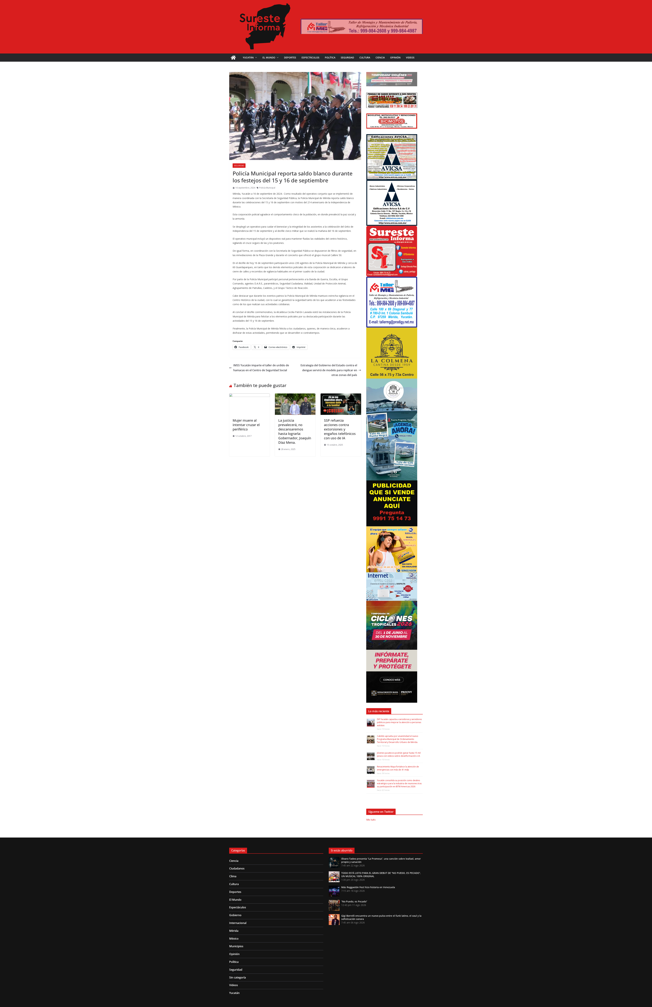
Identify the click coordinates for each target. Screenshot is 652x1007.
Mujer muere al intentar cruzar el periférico (246, 424)
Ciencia (380, 57)
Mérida (233, 931)
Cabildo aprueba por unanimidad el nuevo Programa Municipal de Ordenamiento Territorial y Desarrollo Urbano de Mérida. (397, 739)
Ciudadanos (236, 868)
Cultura (364, 57)
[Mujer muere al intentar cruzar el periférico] (249, 396)
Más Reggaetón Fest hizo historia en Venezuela (368, 887)
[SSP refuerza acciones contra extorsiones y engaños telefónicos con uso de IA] (341, 396)
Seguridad (347, 57)
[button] (255, 57)
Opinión (395, 57)
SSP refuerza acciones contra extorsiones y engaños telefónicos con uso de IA (340, 429)
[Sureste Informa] (233, 57)
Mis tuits (371, 819)
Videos (410, 57)
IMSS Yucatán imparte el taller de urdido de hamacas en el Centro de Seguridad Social (261, 367)
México (234, 938)
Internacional (237, 923)
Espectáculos (310, 57)
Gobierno (235, 915)
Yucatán (248, 57)
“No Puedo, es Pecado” (354, 901)
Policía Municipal (267, 187)
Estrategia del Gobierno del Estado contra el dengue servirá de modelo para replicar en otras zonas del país (329, 370)
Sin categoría (237, 977)
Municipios (236, 946)
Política (330, 57)
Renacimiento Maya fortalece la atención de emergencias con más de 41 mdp (398, 768)
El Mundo (268, 57)
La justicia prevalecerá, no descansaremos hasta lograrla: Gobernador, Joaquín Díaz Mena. (294, 431)
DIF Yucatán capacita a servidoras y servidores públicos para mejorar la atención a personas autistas (399, 722)
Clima (232, 876)
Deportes (290, 57)
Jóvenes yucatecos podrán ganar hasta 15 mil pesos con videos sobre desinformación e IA (399, 754)
